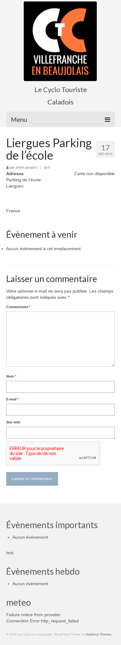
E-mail (12, 399)
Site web (13, 422)
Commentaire (18, 307)
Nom (11, 376)
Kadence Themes (98, 634)
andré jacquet (26, 167)
